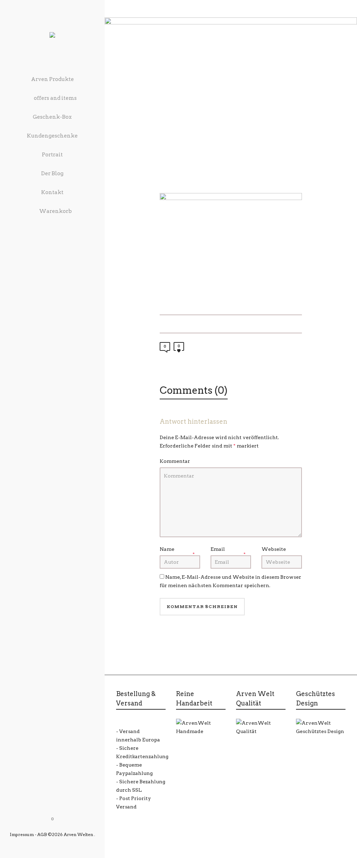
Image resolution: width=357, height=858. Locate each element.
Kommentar (175, 461)
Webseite (273, 549)
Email (218, 549)
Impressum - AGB (28, 834)
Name (167, 549)
